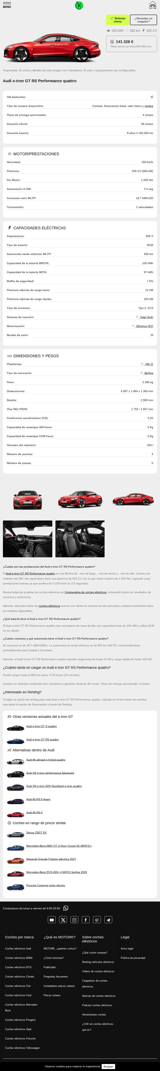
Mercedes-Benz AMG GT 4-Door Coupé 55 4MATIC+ (59, 845)
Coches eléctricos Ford (18, 995)
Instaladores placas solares (59, 986)
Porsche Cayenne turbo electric (45, 885)
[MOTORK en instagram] (74, 919)
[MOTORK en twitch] (97, 919)
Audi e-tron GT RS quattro (42, 739)
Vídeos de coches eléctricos (98, 971)
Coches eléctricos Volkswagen (22, 1047)
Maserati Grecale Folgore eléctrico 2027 (51, 858)
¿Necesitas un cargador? (143, 20)
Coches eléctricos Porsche (20, 1038)
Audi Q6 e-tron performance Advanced (50, 772)
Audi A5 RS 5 (34, 812)
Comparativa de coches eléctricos (86, 592)
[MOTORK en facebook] (86, 919)
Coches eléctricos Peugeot (20, 1019)
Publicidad (49, 967)
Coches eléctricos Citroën (19, 976)
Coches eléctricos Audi (18, 948)
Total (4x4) (146, 317)
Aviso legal (127, 948)
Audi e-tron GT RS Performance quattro (30, 573)
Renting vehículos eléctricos (98, 962)
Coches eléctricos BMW (18, 957)
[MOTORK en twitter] (63, 919)
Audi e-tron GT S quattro (41, 726)
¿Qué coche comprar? (94, 952)
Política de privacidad (133, 957)
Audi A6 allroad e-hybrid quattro (45, 759)
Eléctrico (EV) (144, 326)
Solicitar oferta (119, 20)
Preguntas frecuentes (56, 976)
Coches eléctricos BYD (18, 967)
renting (149, 106)
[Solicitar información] (66, 908)
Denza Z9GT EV (36, 832)
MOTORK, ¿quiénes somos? (60, 948)
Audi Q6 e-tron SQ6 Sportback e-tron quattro (54, 786)
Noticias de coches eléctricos (99, 995)
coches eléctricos (49, 605)
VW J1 (148, 364)
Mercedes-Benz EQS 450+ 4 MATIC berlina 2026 (56, 872)
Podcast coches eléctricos (97, 1005)
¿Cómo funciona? (54, 957)
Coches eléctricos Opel (18, 1029)
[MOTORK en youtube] (52, 919)
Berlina (148, 373)
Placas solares (52, 995)
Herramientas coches (94, 1014)
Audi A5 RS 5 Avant (38, 799)
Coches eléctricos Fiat (17, 986)
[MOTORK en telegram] (108, 919)
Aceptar (108, 1066)
